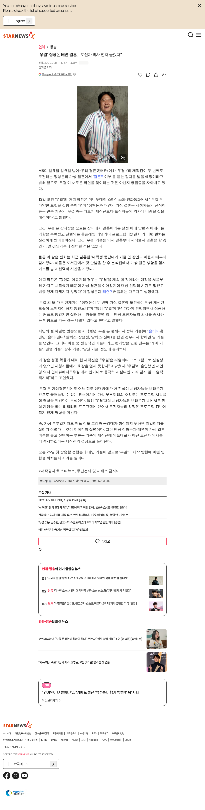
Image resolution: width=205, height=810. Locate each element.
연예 (41, 47)
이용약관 (84, 733)
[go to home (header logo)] (19, 34)
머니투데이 (32, 740)
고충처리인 (58, 733)
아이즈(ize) (116, 740)
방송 (53, 47)
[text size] (164, 74)
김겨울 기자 (45, 67)
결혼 (97, 176)
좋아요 (105, 541)
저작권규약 (71, 733)
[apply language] (29, 21)
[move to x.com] (15, 775)
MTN (44, 740)
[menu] (198, 35)
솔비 (152, 331)
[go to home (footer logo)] (18, 725)
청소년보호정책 (42, 733)
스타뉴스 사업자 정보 (12, 747)
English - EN (23, 21)
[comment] (148, 74)
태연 (106, 291)
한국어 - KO (22, 764)
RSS (94, 733)
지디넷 (75, 740)
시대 (83, 740)
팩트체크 (104, 733)
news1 (64, 740)
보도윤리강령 (118, 733)
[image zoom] (123, 157)
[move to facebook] (6, 775)
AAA (104, 740)
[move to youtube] (24, 775)
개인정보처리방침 (23, 733)
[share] (156, 74)
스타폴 (128, 740)
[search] (190, 35)
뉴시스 (54, 740)
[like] (140, 74)
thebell (93, 740)
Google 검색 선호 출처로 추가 (57, 74)
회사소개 (7, 733)
